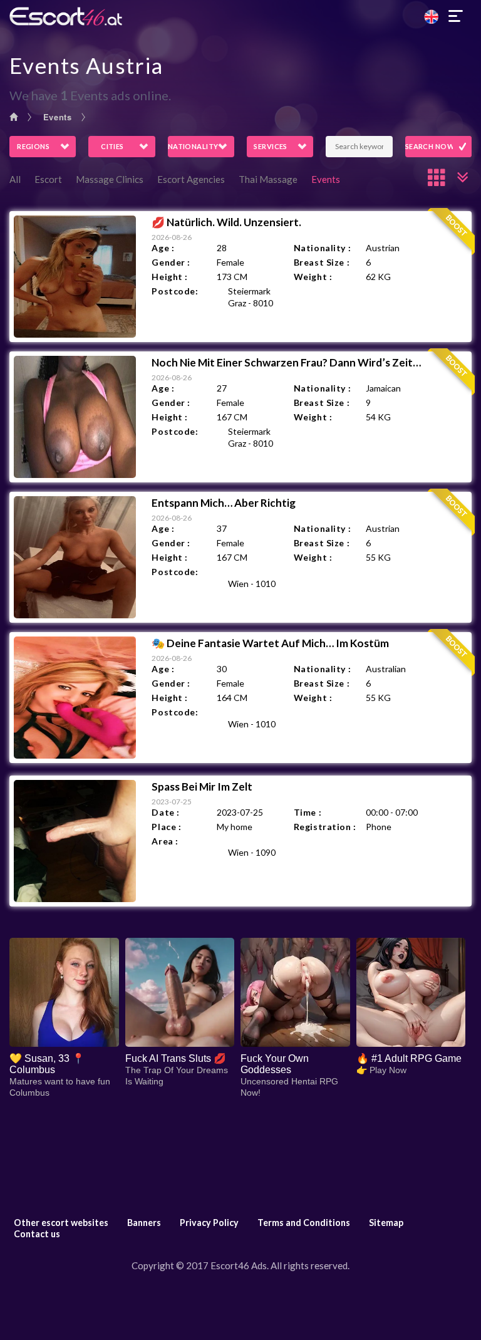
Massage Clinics (109, 179)
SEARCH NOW (430, 146)
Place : (166, 826)
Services (270, 146)
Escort (48, 179)
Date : (165, 812)
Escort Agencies (191, 179)
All (15, 179)
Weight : (313, 276)
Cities (112, 146)
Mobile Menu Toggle (456, 16)
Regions (33, 146)
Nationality (193, 146)
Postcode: (175, 291)
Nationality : (322, 247)
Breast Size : (321, 262)
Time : (307, 812)
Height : (169, 276)
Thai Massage (268, 179)
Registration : (325, 826)
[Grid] (437, 177)
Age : (163, 247)
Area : (165, 841)
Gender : (171, 262)
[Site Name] (240, 16)
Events (57, 117)
